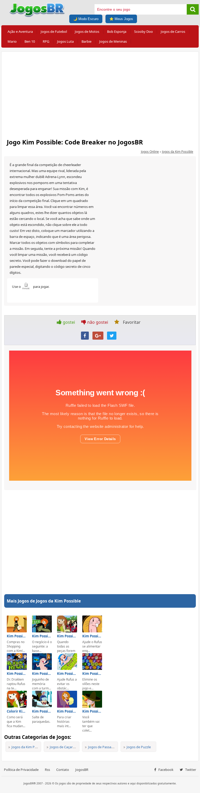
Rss (47, 769)
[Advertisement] (100, 93)
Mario (12, 41)
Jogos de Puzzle (139, 747)
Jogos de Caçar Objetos (68, 747)
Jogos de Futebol (54, 31)
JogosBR (81, 769)
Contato (62, 769)
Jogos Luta (65, 41)
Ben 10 (29, 41)
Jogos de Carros (173, 31)
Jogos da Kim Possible (177, 151)
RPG (46, 41)
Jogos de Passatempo (105, 747)
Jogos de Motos (87, 31)
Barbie (86, 41)
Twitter (190, 769)
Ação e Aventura (20, 31)
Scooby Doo (143, 31)
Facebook (165, 769)
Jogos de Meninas (113, 41)
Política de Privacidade (21, 769)
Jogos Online (150, 151)
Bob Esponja (116, 31)
